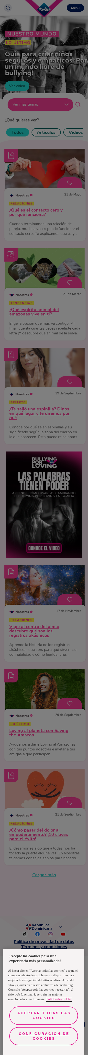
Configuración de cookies (44, 1036)
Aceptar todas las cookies (44, 1015)
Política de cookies (59, 999)
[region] (43, 1002)
